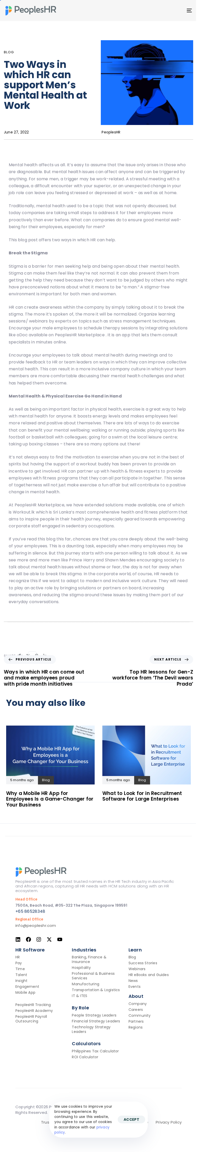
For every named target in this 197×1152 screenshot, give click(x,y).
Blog (9, 52)
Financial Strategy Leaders (96, 1021)
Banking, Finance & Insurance (89, 959)
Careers (136, 1009)
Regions (136, 1027)
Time (20, 969)
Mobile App (25, 992)
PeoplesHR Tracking (33, 1004)
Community (140, 1015)
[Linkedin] (18, 939)
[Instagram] (38, 939)
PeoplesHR (111, 132)
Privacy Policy (169, 1122)
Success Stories (143, 963)
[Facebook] (28, 939)
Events (135, 986)
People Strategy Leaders (94, 1015)
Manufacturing (85, 984)
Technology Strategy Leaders (91, 1029)
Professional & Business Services (93, 975)
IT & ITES (79, 995)
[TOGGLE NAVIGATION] (161, 10)
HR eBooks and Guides (149, 974)
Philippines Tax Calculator (95, 1051)
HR (17, 957)
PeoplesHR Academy (34, 1010)
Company (138, 1003)
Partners (136, 1021)
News (133, 980)
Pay (18, 963)
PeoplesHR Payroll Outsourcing (31, 1018)
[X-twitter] (49, 939)
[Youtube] (59, 939)
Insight (21, 980)
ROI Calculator (85, 1057)
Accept (131, 1119)
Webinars (137, 969)
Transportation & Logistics (96, 990)
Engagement (27, 986)
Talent (21, 974)
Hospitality (81, 967)
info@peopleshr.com (35, 925)
